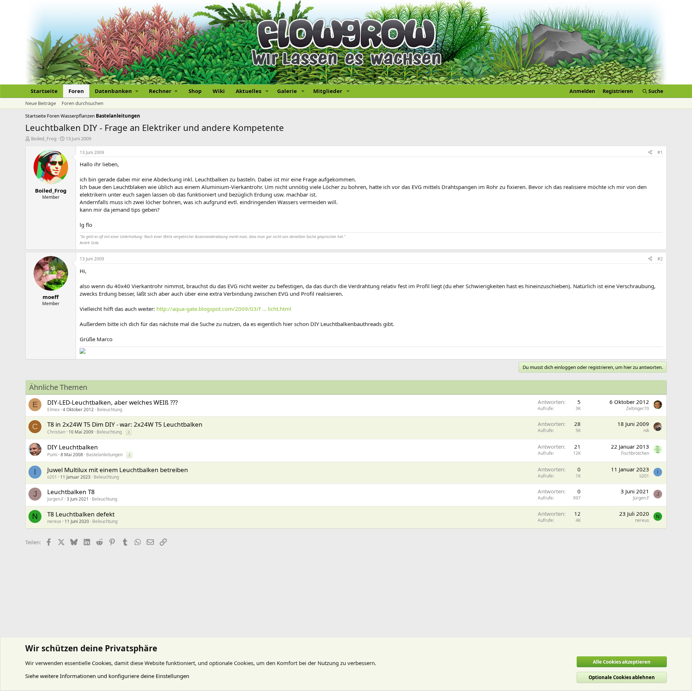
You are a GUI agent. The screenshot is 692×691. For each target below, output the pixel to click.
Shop (195, 90)
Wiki (219, 90)
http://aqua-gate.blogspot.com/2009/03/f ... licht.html (223, 308)
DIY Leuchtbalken (72, 447)
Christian (56, 432)
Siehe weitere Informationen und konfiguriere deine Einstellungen (107, 675)
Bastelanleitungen (104, 455)
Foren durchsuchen (82, 103)
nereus (54, 521)
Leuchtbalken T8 (71, 492)
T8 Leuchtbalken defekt (81, 514)
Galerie (287, 90)
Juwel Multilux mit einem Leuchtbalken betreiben (117, 470)
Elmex (53, 409)
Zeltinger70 (637, 408)
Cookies (101, 662)
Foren (76, 90)
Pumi (52, 455)
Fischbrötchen (635, 453)
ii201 (52, 477)
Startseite (44, 90)
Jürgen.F (55, 499)
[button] (116, 91)
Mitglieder (327, 90)
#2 (660, 259)
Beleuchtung (109, 409)
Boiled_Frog (44, 138)
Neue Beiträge (40, 103)
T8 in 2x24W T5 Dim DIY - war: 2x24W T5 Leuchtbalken (125, 424)
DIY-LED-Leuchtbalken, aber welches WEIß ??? (112, 402)
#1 (660, 152)
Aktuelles (248, 90)
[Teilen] (650, 153)
